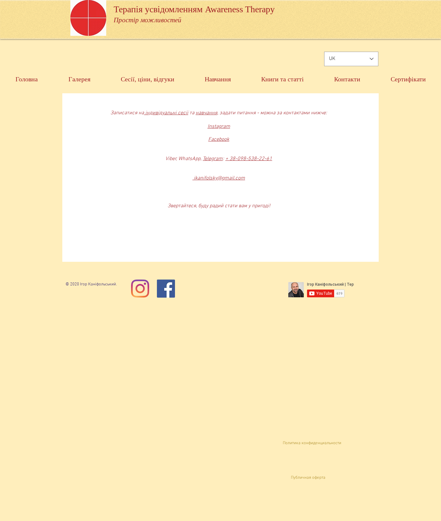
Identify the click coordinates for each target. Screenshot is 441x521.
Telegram (213, 159)
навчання (206, 113)
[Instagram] (140, 289)
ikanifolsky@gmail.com (218, 178)
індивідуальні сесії (166, 113)
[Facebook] (166, 289)
